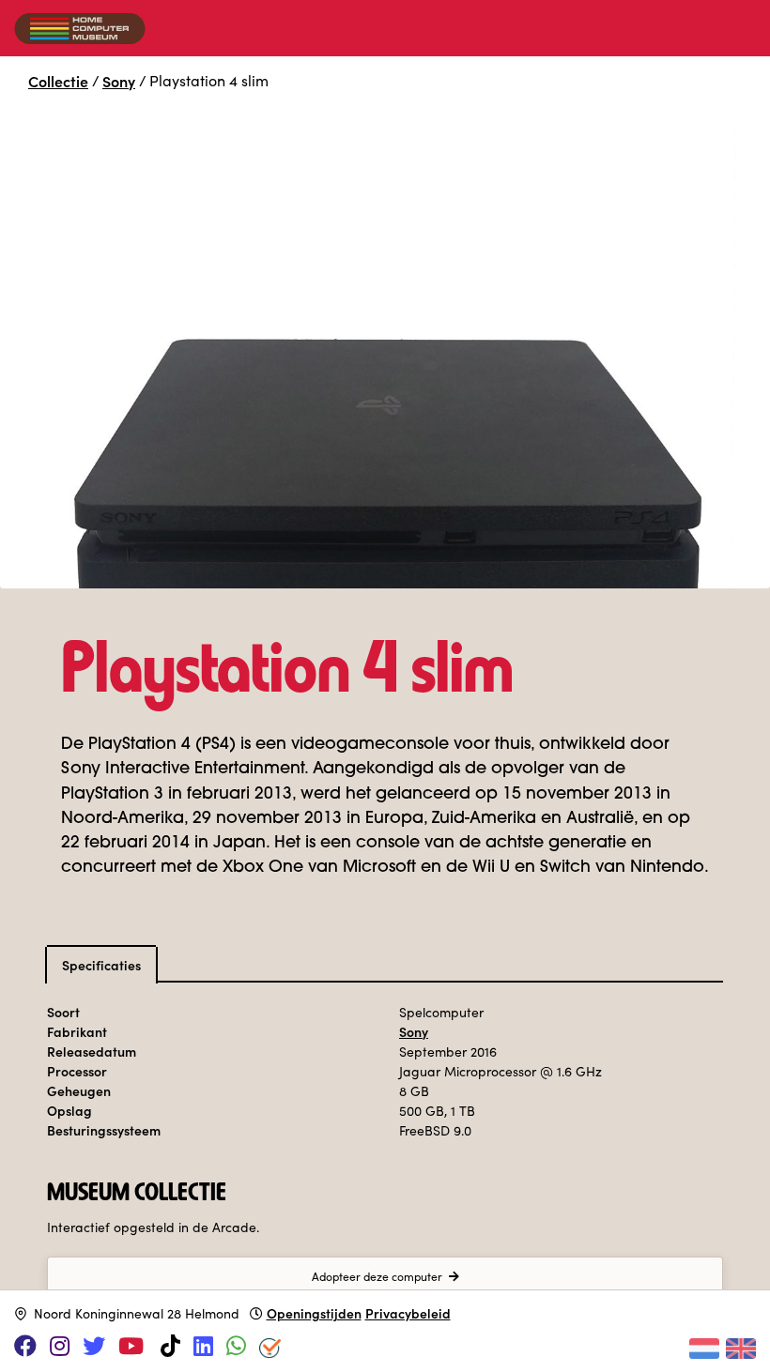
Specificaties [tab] (101, 964)
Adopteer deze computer (377, 1276)
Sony (118, 80)
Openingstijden (314, 1312)
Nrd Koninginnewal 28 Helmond (136, 1313)
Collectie (58, 80)
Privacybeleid (408, 1312)
